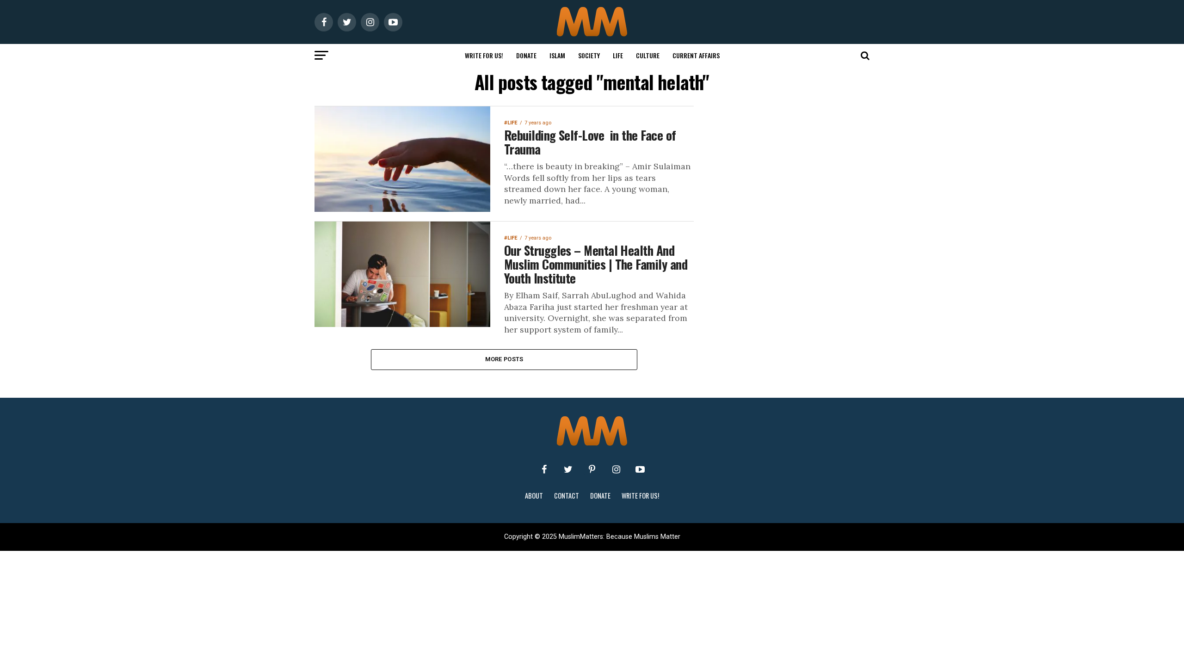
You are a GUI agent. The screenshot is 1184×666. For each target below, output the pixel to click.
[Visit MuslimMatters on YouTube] (640, 469)
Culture (648, 55)
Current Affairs (696, 55)
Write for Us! (484, 55)
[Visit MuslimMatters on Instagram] (616, 469)
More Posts (504, 359)
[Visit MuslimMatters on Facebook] (544, 469)
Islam (557, 55)
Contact (566, 495)
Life (618, 55)
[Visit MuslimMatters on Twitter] (568, 469)
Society (589, 55)
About (534, 495)
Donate (526, 55)
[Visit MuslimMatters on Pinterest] (592, 469)
